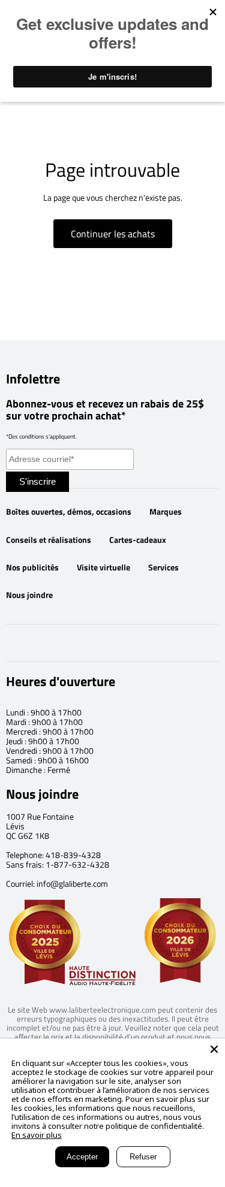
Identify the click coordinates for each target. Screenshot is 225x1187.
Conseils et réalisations (48, 540)
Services (163, 567)
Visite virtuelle (103, 567)
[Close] (214, 1049)
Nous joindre (29, 595)
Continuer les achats (113, 233)
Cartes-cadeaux (137, 540)
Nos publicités (32, 567)
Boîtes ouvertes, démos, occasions (68, 512)
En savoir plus (36, 1134)
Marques (165, 512)
